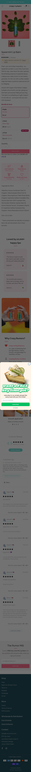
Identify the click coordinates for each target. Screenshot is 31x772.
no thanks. (15, 407)
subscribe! (15, 404)
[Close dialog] (29, 364)
